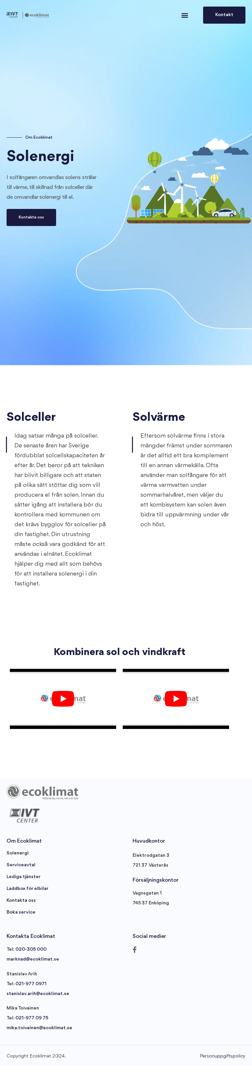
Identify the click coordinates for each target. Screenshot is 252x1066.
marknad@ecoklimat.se (33, 959)
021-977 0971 (31, 984)
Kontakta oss (21, 900)
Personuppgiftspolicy (222, 1056)
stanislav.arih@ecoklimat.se (38, 993)
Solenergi (18, 853)
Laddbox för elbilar (28, 888)
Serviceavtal (21, 865)
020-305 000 (31, 949)
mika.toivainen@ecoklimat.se (39, 1028)
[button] (184, 15)
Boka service (21, 912)
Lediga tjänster (24, 876)
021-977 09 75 (31, 1018)
